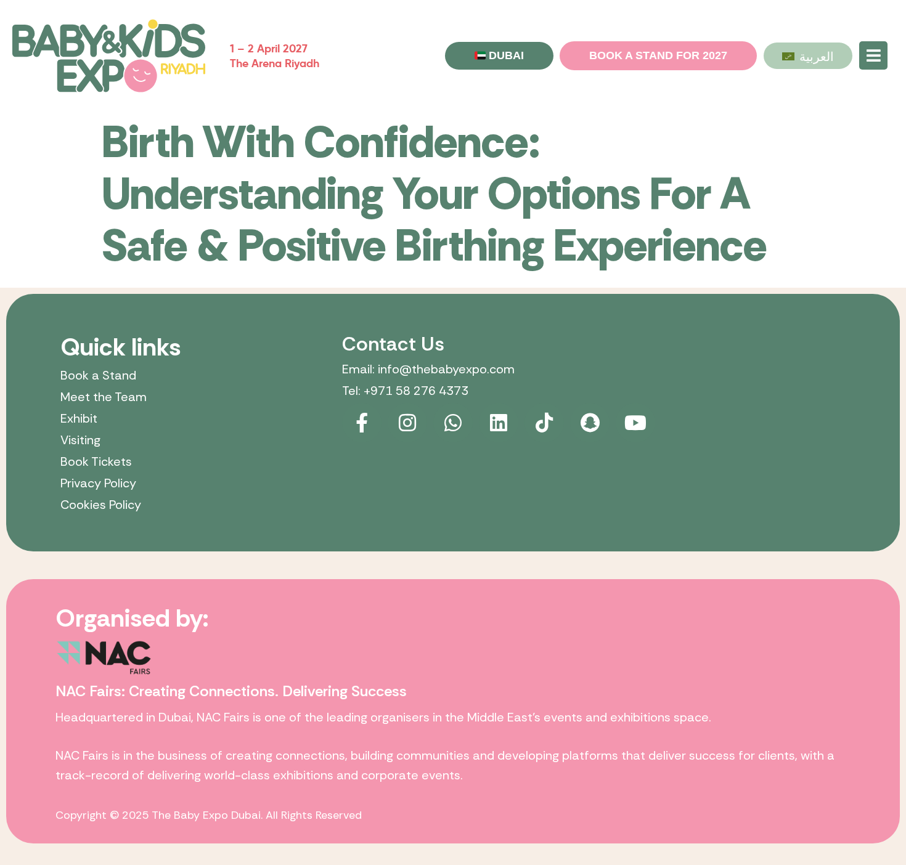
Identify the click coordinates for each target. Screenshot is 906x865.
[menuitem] (808, 55)
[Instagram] (407, 422)
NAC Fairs (223, 717)
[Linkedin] (498, 422)
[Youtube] (635, 422)
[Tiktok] (544, 422)
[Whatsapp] (453, 422)
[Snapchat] (590, 422)
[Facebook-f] (362, 422)
